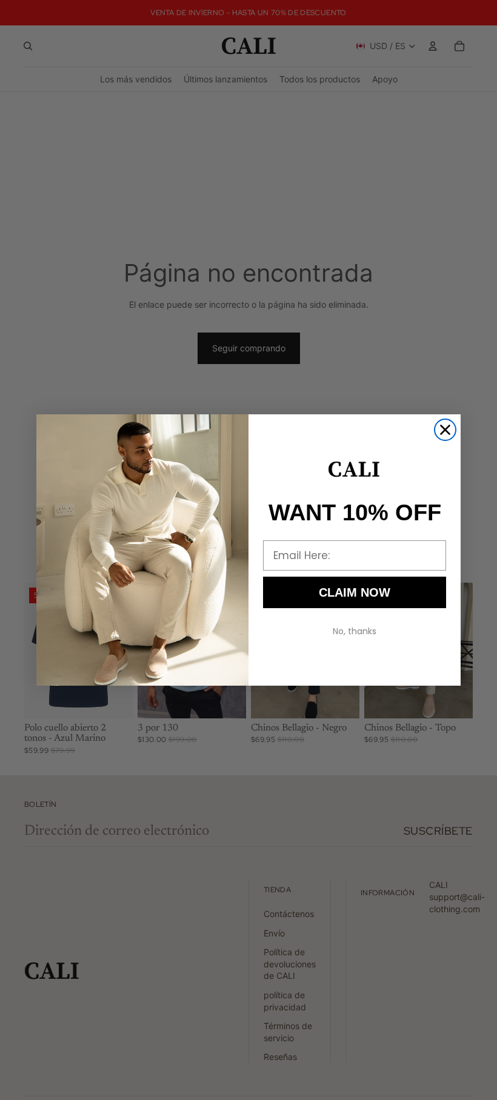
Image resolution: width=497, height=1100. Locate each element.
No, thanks (354, 631)
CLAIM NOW (354, 592)
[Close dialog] (445, 429)
